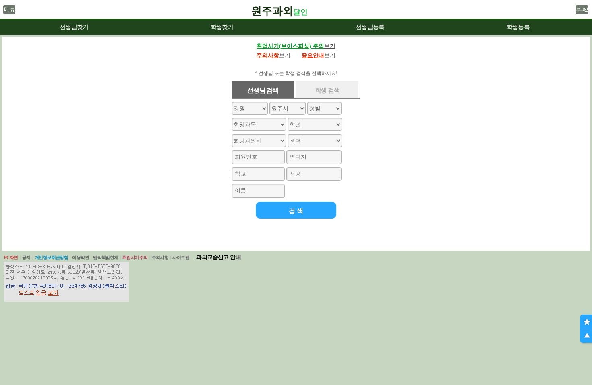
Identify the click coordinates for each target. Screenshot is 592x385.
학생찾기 (222, 27)
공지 (26, 257)
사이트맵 (180, 257)
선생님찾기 (74, 27)
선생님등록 (370, 27)
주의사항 (160, 257)
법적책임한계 (105, 257)
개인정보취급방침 (51, 257)
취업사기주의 (135, 257)
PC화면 (11, 257)
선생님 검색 (262, 90)
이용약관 (80, 257)
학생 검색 (327, 90)
